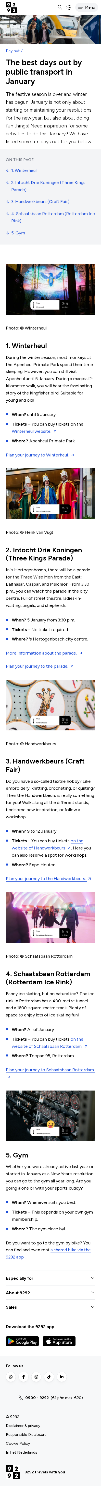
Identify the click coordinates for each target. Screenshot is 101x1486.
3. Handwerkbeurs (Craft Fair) (40, 201)
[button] (86, 7)
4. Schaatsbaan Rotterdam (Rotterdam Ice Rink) (53, 217)
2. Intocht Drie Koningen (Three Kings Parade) (48, 186)
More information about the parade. (42, 653)
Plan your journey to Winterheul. (38, 455)
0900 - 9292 (37, 1397)
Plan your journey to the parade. (37, 666)
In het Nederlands (21, 1452)
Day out (13, 50)
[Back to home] (11, 7)
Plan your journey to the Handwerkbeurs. (46, 878)
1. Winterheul (24, 170)
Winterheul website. (32, 431)
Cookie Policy (18, 1443)
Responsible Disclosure (26, 1434)
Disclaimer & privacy (23, 1425)
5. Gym (18, 233)
